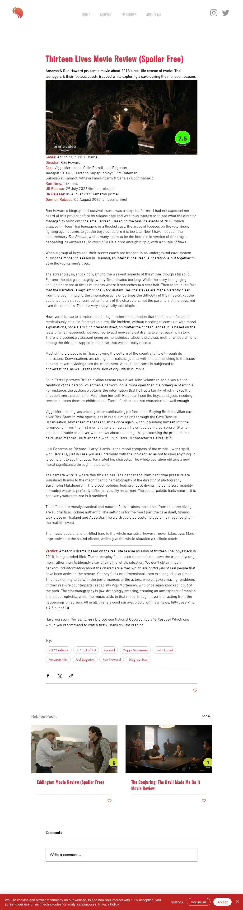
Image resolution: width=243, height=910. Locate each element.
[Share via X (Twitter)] (59, 675)
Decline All (198, 902)
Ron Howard (112, 659)
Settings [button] (177, 902)
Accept (222, 902)
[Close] (237, 902)
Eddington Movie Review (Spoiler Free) (70, 782)
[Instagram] (214, 13)
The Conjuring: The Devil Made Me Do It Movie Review (165, 785)
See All (207, 716)
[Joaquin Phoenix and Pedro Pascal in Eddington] (74, 749)
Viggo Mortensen (135, 650)
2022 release (58, 650)
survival (109, 650)
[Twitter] (225, 13)
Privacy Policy (108, 904)
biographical (138, 659)
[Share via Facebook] (48, 675)
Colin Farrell (164, 650)
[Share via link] (71, 675)
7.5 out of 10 (86, 650)
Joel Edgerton (85, 659)
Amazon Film (58, 659)
